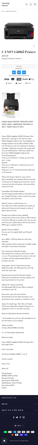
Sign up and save (13, 410)
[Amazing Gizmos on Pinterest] (20, 417)
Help (5, 404)
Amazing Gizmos (5, 4)
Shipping (4, 59)
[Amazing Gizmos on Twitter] (17, 417)
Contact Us (9, 398)
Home (3, 11)
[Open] (4, 441)
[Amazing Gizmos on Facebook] (14, 417)
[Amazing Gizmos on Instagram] (24, 417)
